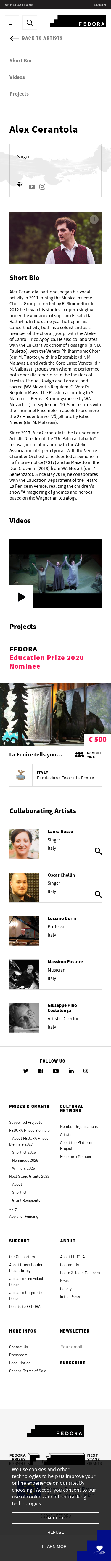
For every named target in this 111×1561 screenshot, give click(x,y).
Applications (19, 5)
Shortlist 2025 (24, 1153)
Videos (17, 77)
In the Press (70, 1297)
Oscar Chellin (61, 875)
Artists (65, 1135)
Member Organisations (79, 1127)
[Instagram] (42, 187)
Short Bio (20, 60)
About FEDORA (72, 1257)
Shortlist (19, 1193)
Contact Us (69, 1265)
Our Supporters (22, 1257)
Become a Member (75, 1157)
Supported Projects (25, 1123)
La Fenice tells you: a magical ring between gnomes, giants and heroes (36, 755)
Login (99, 5)
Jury (13, 1209)
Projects (19, 94)
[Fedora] (78, 20)
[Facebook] (40, 1071)
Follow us (52, 1061)
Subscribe (73, 1363)
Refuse (55, 1532)
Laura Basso (60, 831)
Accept (55, 1518)
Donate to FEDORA (25, 1307)
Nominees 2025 (25, 1161)
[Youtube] (32, 187)
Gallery (66, 1289)
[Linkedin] (71, 1070)
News (64, 1281)
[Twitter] (26, 1071)
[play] (21, 596)
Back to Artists (42, 38)
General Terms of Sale (27, 1371)
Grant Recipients (26, 1201)
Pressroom (18, 1355)
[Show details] (24, 844)
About (17, 1185)
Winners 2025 (23, 1169)
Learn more (55, 1546)
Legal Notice (19, 1363)
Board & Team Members (80, 1273)
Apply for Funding (23, 1217)
